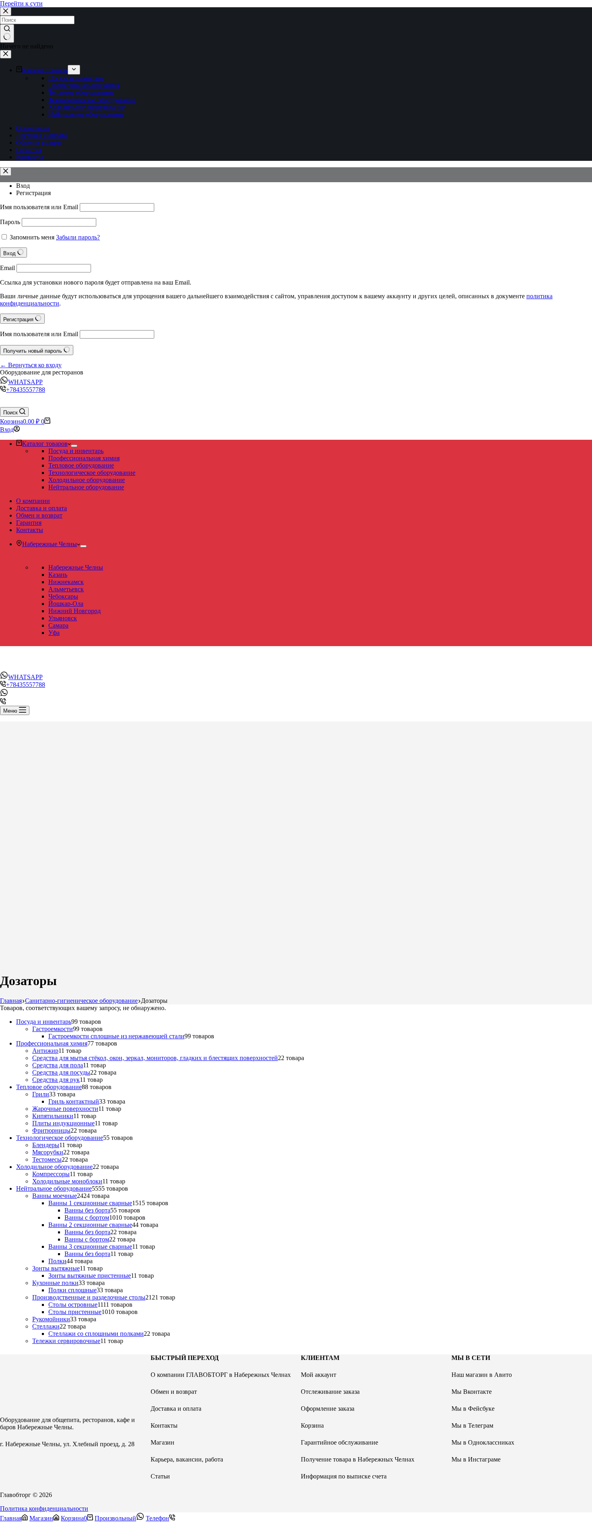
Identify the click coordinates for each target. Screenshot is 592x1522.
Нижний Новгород (74, 610)
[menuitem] (74, 70)
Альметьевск (66, 589)
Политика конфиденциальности (44, 1508)
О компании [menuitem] (33, 128)
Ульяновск (62, 618)
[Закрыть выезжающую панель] (5, 54)
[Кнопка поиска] (7, 33)
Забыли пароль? (78, 237)
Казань (57, 574)
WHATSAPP (25, 381)
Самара (58, 625)
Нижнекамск (66, 581)
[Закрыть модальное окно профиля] (5, 171)
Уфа (54, 632)
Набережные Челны (75, 567)
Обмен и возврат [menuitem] (39, 142)
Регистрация (33, 192)
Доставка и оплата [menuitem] (41, 135)
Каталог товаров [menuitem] (45, 70)
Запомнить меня (32, 237)
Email (7, 267)
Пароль (10, 221)
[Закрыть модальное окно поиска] (5, 11)
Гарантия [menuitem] (28, 149)
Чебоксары (63, 596)
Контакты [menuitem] (29, 157)
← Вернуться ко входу (31, 365)
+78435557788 (25, 389)
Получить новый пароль (33, 351)
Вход (23, 185)
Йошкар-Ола (65, 603)
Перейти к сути (21, 3)
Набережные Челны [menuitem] (49, 544)
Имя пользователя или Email (39, 207)
